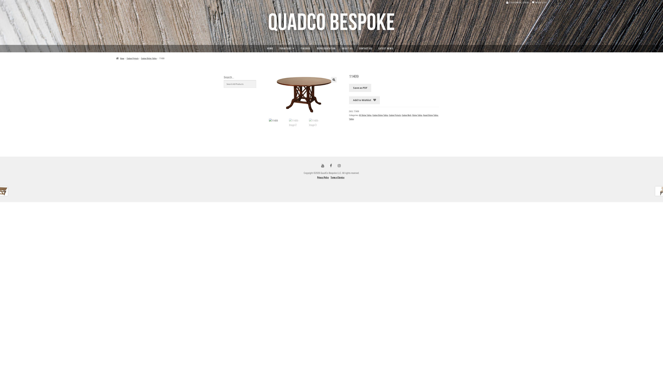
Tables (351, 119)
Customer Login (519, 2)
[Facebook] (330, 166)
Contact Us (365, 48)
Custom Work (406, 115)
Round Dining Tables (430, 115)
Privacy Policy (323, 177)
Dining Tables (417, 115)
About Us (347, 48)
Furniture (286, 48)
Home (270, 48)
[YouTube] (322, 166)
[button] (334, 80)
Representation (326, 48)
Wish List (541, 2)
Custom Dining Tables (149, 58)
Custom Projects (132, 58)
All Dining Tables (365, 115)
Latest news (385, 48)
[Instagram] (339, 166)
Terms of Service (337, 177)
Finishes (306, 48)
